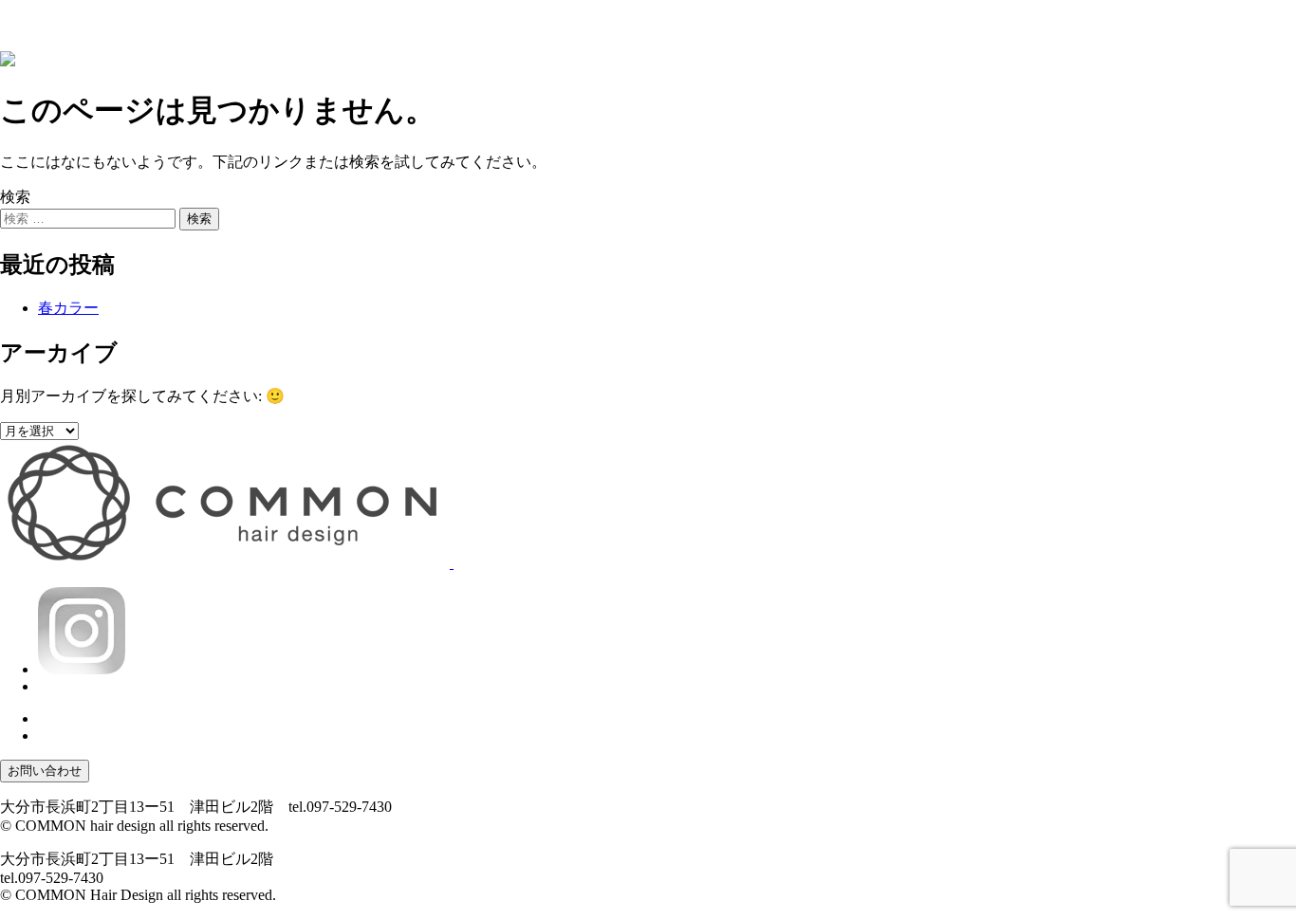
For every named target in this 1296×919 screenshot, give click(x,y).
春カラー (68, 308)
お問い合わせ (45, 770)
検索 (15, 197)
